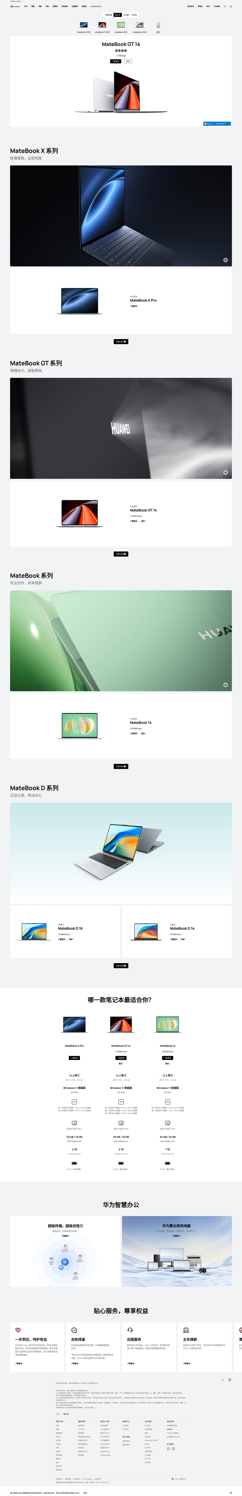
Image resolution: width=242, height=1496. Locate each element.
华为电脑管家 (104, 1440)
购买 (128, 61)
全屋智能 (75, 6)
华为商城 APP (104, 1429)
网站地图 (59, 1479)
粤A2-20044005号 (102, 1482)
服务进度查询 (82, 1444)
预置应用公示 (104, 1448)
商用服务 (81, 1455)
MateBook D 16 (70, 927)
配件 (57, 1462)
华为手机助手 (104, 1437)
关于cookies (87, 1479)
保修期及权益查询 (84, 1437)
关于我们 (148, 1426)
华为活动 (126, 1429)
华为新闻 (126, 1426)
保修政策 (81, 1426)
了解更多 (115, 61)
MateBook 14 (141, 721)
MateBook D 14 (182, 927)
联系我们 (81, 1448)
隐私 (146, 1433)
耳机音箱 (64, 6)
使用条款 (68, 1479)
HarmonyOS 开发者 (151, 1440)
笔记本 (58, 1437)
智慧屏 (55, 6)
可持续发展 (148, 1429)
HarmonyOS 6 (96, 6)
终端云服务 (104, 1426)
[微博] (173, 1449)
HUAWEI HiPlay (105, 1455)
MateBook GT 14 (121, 44)
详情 (85, 1493)
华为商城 (148, 1437)
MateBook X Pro (143, 299)
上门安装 (81, 1429)
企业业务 (148, 1448)
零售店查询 (126, 1445)
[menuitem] (25, 6)
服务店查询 (126, 1441)
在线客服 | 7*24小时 (173, 1437)
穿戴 (33, 6)
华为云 (147, 1444)
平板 (47, 6)
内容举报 (148, 1462)
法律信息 (98, 1479)
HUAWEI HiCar (105, 1451)
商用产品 (59, 1466)
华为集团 (148, 1455)
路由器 (84, 6)
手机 (25, 6)
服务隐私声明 (82, 1451)
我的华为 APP (104, 1433)
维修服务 (81, 1433)
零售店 (200, 6)
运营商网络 (148, 1451)
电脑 (40, 6)
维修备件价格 (82, 1440)
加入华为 (148, 1459)
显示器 (126, 15)
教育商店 (59, 1470)
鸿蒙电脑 (108, 15)
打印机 (134, 15)
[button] (225, 6)
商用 (208, 6)
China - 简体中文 (180, 1479)
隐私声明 (77, 1479)
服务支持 (191, 6)
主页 (57, 1414)
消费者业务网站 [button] (15, 1)
